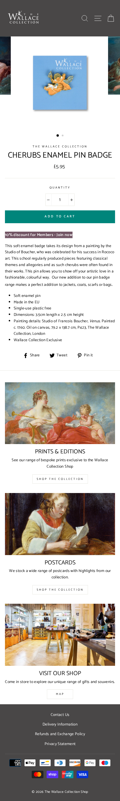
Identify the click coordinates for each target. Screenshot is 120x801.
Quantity (60, 188)
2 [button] (63, 136)
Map (60, 694)
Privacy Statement (60, 744)
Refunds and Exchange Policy (60, 734)
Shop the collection (60, 589)
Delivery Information (60, 724)
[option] (60, 83)
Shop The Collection (60, 479)
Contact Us (60, 715)
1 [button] (58, 135)
